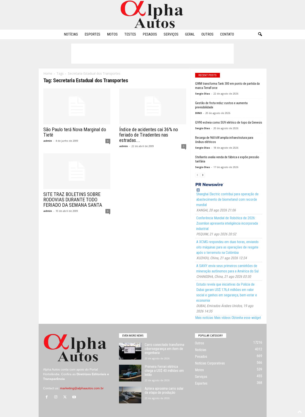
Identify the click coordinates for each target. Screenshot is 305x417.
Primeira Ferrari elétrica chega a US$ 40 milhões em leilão (164, 370)
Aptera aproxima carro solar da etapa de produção (164, 390)
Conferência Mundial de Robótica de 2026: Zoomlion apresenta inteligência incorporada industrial (227, 223)
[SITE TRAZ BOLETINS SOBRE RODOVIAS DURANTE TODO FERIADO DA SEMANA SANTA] (76, 171)
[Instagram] (56, 397)
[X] (66, 397)
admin (47, 140)
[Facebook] (47, 397)
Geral (190, 34)
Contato (227, 34)
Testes (130, 34)
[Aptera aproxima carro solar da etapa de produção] (130, 395)
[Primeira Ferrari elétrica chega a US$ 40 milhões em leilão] (130, 373)
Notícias (71, 34)
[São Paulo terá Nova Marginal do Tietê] (76, 106)
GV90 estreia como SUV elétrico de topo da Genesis (228, 122)
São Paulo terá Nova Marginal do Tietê (74, 132)
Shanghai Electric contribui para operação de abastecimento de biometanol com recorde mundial (227, 199)
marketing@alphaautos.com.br (82, 388)
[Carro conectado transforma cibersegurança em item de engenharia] (130, 351)
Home (47, 73)
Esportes (92, 34)
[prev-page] (197, 175)
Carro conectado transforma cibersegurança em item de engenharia (164, 349)
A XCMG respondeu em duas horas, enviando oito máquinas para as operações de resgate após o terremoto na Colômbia (227, 247)
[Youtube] (75, 397)
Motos (112, 34)
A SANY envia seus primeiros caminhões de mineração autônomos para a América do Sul (227, 268)
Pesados (150, 34)
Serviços (171, 34)
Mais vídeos (222, 318)
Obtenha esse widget (246, 318)
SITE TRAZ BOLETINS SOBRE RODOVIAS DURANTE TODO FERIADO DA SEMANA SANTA (72, 200)
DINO (198, 113)
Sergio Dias (202, 93)
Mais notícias (204, 318)
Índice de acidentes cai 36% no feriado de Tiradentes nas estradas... (148, 135)
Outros (207, 34)
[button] (260, 34)
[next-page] (203, 175)
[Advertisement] (152, 54)
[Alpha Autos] (152, 14)
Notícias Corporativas (210, 363)
